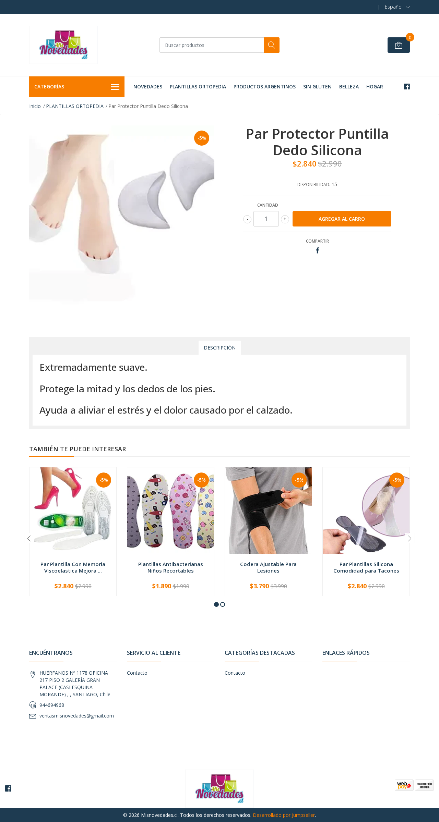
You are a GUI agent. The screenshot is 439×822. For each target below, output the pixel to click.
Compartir (317, 241)
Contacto (137, 673)
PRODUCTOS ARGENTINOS (265, 86)
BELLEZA (349, 86)
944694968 (51, 705)
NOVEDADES (147, 86)
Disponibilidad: (313, 184)
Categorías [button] (49, 86)
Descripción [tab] (220, 347)
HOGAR (374, 86)
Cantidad (267, 205)
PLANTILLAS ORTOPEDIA (198, 86)
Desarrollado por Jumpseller (284, 815)
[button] (397, 7)
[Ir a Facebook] (407, 86)
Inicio (35, 106)
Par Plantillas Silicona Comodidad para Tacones (366, 567)
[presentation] (29, 538)
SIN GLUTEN (317, 86)
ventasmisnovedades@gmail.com (76, 715)
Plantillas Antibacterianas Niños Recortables (170, 567)
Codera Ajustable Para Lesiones (268, 567)
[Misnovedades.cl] (63, 45)
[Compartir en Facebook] (317, 250)
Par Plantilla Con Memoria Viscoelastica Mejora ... (72, 567)
